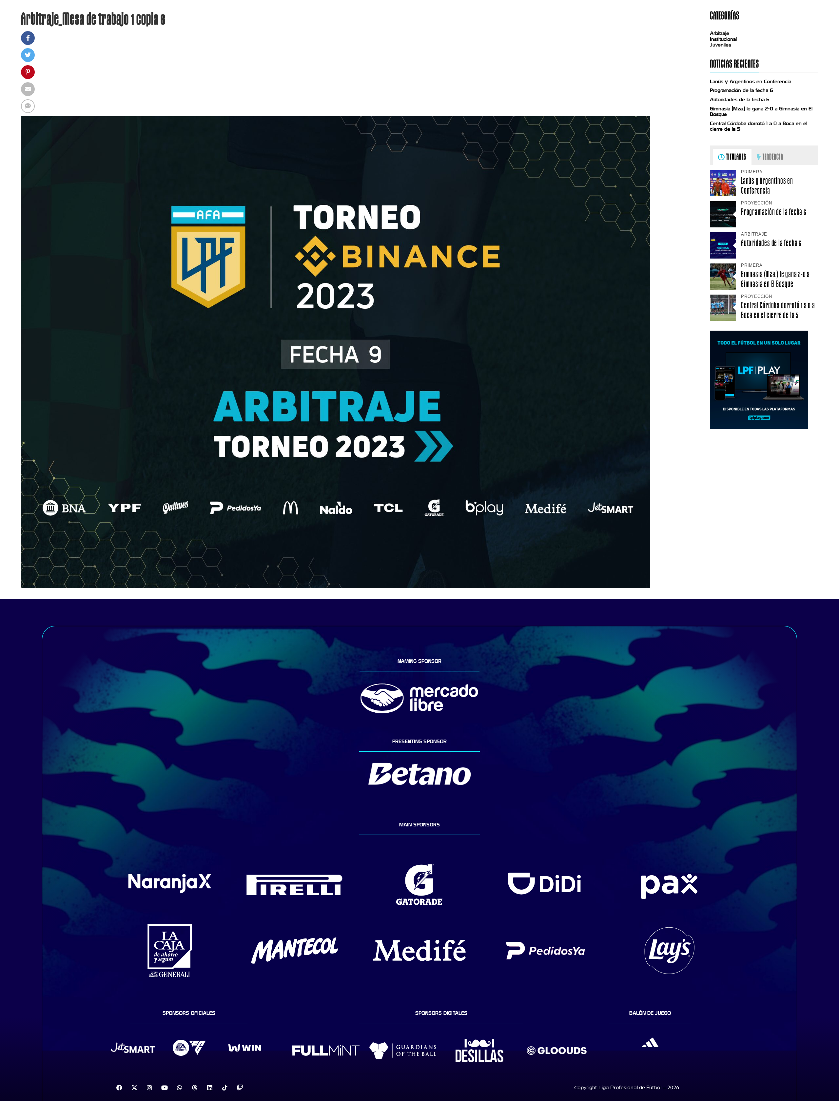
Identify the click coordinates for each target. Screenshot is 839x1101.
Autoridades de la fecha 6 (740, 99)
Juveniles (720, 45)
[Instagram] (149, 1087)
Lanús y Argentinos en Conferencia (750, 81)
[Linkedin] (210, 1087)
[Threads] (195, 1087)
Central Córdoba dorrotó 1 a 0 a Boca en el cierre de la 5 (778, 310)
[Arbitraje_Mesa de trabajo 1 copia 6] (335, 586)
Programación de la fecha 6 (741, 90)
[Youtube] (164, 1087)
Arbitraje (719, 33)
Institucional (723, 39)
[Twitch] (240, 1087)
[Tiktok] (225, 1087)
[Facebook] (119, 1087)
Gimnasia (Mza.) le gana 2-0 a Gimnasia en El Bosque (775, 279)
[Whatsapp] (179, 1087)
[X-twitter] (134, 1087)
